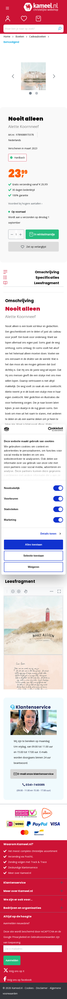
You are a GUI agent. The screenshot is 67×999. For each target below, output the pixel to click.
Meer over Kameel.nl (19, 873)
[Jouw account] (7, 18)
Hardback (19, 157)
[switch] (58, 498)
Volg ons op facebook (19, 979)
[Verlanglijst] (24, 18)
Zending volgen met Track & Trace (27, 862)
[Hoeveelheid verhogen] (20, 234)
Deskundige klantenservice (23, 867)
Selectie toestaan (33, 555)
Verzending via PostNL (20, 856)
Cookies (29, 988)
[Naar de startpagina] (41, 7)
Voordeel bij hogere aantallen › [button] (25, 203)
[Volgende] (54, 76)
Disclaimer (42, 988)
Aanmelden (12, 960)
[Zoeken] (60, 28)
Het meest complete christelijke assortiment (32, 851)
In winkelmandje (44, 234)
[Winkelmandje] (38, 19)
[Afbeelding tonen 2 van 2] (36, 93)
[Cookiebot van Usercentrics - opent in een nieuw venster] (48, 429)
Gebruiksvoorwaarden (43, 937)
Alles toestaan (33, 544)
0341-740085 (35, 785)
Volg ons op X (16, 971)
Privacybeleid (19, 937)
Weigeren (33, 566)
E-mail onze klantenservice (35, 774)
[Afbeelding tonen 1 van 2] (30, 93)
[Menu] (7, 7)
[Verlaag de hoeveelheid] (11, 234)
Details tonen (48, 533)
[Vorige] (12, 76)
